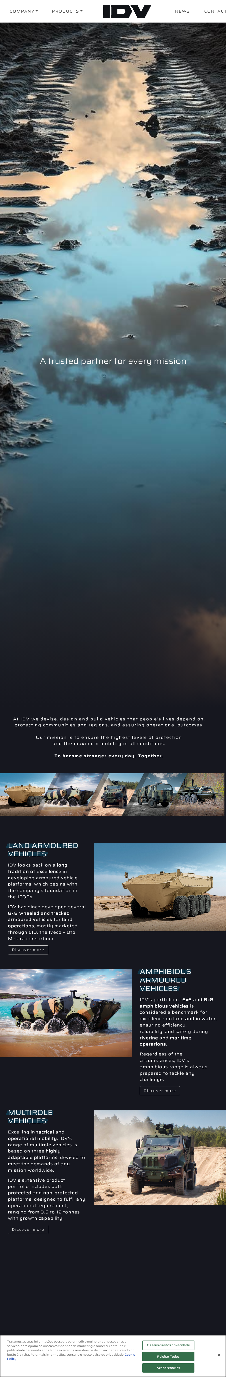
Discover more (28, 949)
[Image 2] (69, 794)
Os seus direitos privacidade (168, 1345)
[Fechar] (219, 1355)
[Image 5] (194, 794)
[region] (113, 1356)
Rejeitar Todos (168, 1356)
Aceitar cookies (168, 1368)
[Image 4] (155, 794)
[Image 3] (113, 794)
